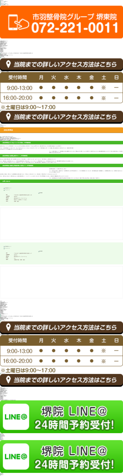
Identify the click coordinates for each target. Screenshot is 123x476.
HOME (1, 124)
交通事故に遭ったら (3, 41)
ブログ (1, 52)
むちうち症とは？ (3, 47)
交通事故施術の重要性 (3, 43)
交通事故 (1, 49)
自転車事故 (2, 51)
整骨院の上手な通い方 (3, 307)
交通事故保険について (3, 42)
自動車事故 (2, 50)
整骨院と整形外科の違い (4, 45)
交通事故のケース (3, 125)
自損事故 (1, 312)
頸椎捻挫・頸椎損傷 (3, 48)
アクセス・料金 (2, 301)
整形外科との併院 (3, 44)
